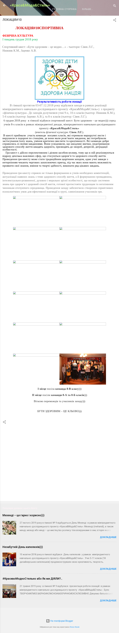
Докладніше (108, 537)
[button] (115, 20)
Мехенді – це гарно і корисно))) (23, 515)
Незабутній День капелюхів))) (22, 547)
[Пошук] (115, 6)
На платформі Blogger (61, 620)
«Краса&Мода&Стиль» (30, 5)
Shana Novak (74, 627)
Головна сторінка (64, 9)
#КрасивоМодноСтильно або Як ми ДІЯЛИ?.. (32, 578)
